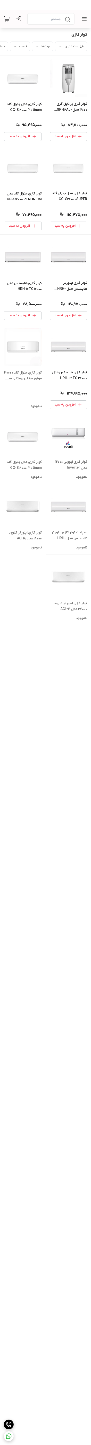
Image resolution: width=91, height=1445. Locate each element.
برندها (45, 46)
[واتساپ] (9, 1436)
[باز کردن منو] (83, 19)
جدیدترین (71, 46)
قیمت (23, 46)
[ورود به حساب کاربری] (20, 19)
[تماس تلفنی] (9, 1424)
